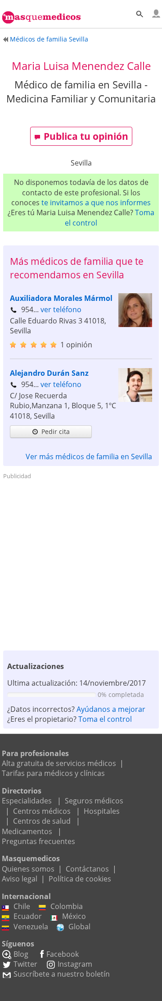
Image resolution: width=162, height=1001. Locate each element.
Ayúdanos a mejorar (110, 709)
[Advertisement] (81, 564)
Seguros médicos (94, 801)
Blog (21, 954)
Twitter (25, 964)
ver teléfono (60, 309)
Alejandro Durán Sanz (49, 373)
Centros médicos (42, 811)
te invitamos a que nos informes (96, 203)
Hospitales (102, 811)
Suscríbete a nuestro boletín (62, 974)
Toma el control (105, 719)
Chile (22, 906)
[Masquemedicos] (41, 12)
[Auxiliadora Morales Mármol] (135, 324)
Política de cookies (80, 879)
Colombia (66, 906)
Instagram (75, 964)
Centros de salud (42, 821)
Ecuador (28, 916)
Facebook (62, 954)
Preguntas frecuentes (38, 841)
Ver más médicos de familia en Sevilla (89, 456)
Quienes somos (28, 869)
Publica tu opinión (86, 136)
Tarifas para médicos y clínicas (53, 773)
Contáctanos (87, 869)
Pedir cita (55, 431)
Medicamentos (27, 831)
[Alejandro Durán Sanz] (135, 399)
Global (79, 927)
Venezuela (31, 927)
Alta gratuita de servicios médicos (59, 763)
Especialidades (27, 801)
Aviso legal (19, 879)
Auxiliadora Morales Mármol (61, 298)
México (74, 916)
